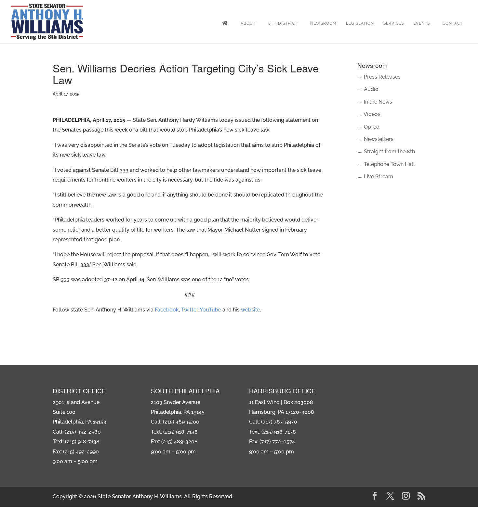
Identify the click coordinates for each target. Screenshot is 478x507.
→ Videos (368, 114)
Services (393, 23)
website (250, 310)
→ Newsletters (375, 139)
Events (421, 23)
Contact (453, 23)
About (248, 23)
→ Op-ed (368, 127)
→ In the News (374, 102)
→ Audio (367, 89)
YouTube (210, 310)
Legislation (360, 23)
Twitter (189, 310)
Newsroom (323, 23)
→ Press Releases (379, 77)
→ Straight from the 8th (386, 151)
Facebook (167, 310)
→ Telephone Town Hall (386, 164)
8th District (283, 23)
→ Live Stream (375, 176)
